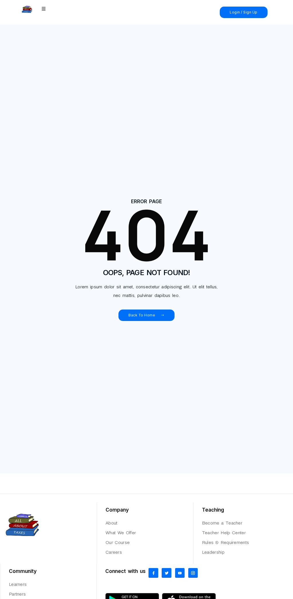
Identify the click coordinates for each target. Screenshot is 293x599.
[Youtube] (180, 573)
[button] (43, 9)
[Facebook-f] (153, 573)
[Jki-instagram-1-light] (193, 573)
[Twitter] (166, 573)
